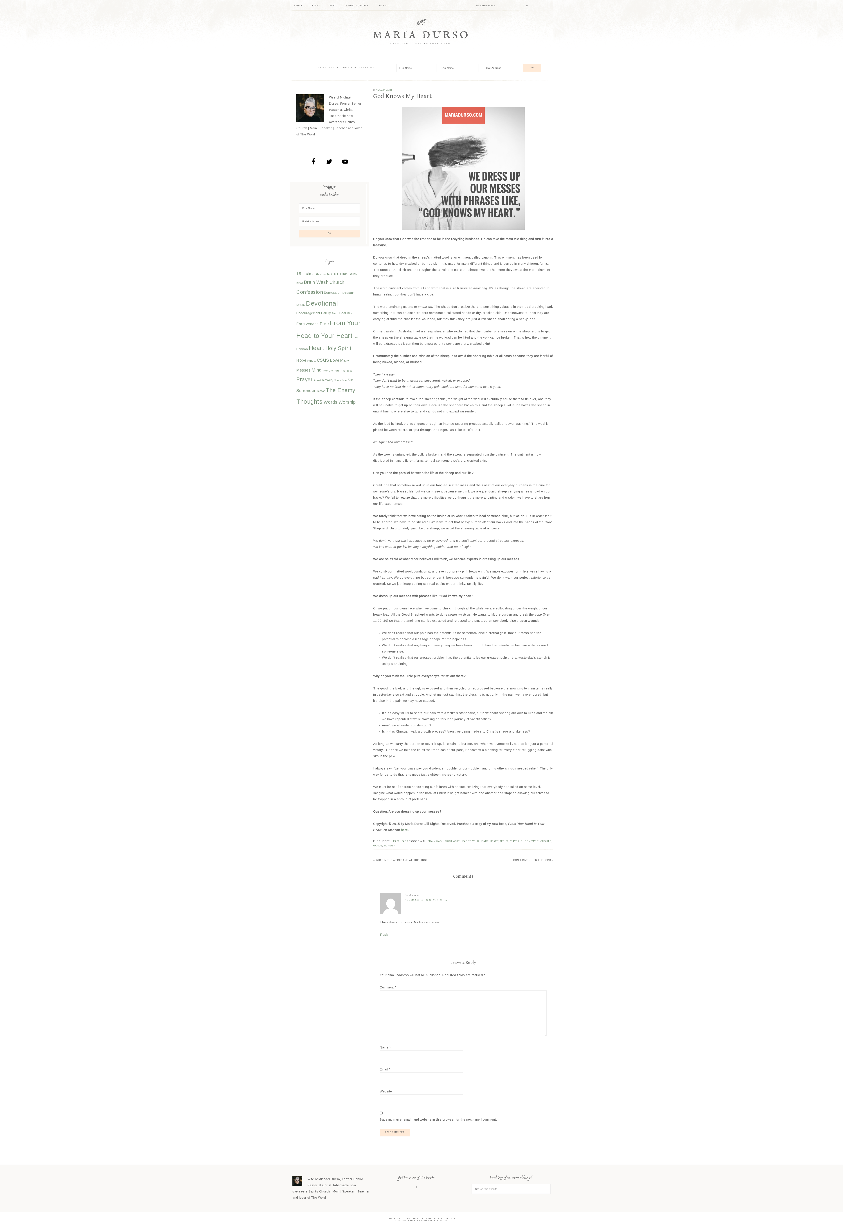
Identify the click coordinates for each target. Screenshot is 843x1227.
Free (324, 323)
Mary (344, 360)
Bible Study (348, 274)
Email (385, 1069)
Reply (384, 934)
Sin (350, 380)
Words (377, 845)
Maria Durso (421, 35)
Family (326, 313)
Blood (299, 283)
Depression (333, 292)
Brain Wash (435, 841)
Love (334, 360)
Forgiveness (307, 324)
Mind (317, 369)
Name (385, 1047)
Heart (494, 841)
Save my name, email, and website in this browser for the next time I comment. (438, 1119)
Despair (348, 292)
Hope (301, 360)
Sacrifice (340, 380)
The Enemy (528, 841)
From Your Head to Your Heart (466, 841)
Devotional (322, 303)
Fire (349, 313)
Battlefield (333, 274)
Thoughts (544, 841)
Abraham (320, 274)
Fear (342, 313)
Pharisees (346, 370)
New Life (327, 370)
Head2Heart (384, 90)
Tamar (321, 391)
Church (337, 282)
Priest (317, 380)
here (404, 830)
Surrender (306, 390)
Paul (337, 370)
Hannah (302, 349)
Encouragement (308, 313)
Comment (388, 987)
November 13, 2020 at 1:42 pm (426, 900)
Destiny (300, 304)
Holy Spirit (338, 348)
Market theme (423, 1218)
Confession (309, 292)
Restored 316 (446, 1218)
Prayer (514, 841)
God (355, 337)
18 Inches (305, 274)
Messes (303, 370)
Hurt (310, 360)
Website (386, 1091)
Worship (389, 845)
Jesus (504, 841)
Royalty (327, 380)
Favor (335, 313)
